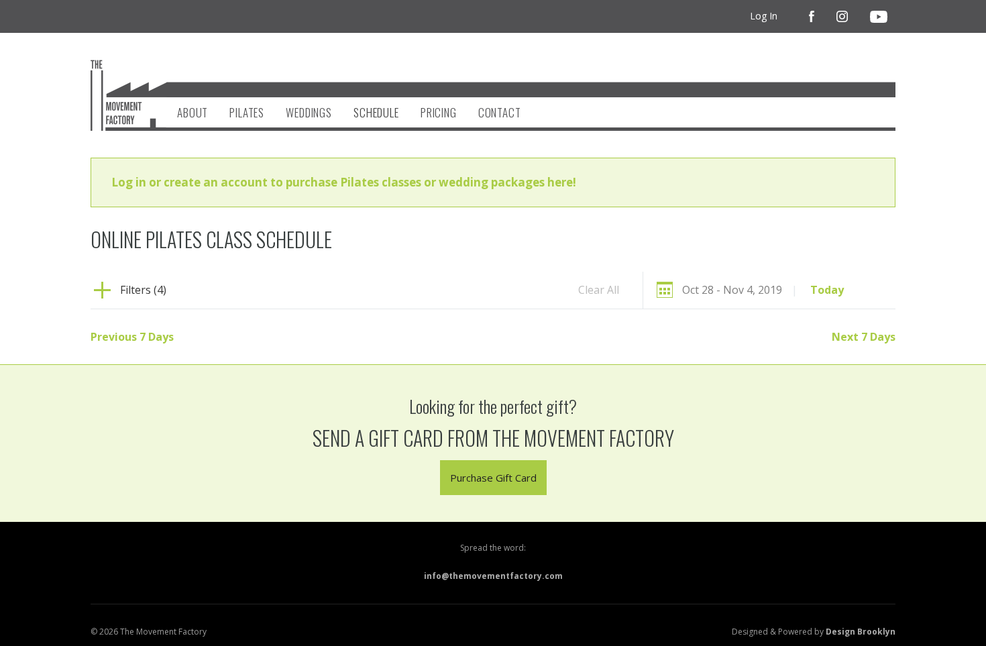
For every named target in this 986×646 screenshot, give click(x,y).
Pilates (246, 112)
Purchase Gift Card (493, 477)
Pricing (439, 112)
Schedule (376, 112)
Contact (499, 112)
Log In (763, 15)
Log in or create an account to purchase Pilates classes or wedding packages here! (343, 182)
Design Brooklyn (860, 631)
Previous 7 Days (132, 336)
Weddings (309, 112)
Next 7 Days (863, 336)
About (192, 112)
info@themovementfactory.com (493, 576)
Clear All (598, 289)
